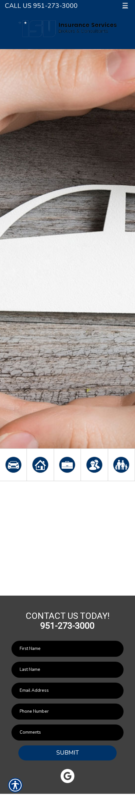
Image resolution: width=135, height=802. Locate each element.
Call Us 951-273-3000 (41, 5)
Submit (67, 753)
